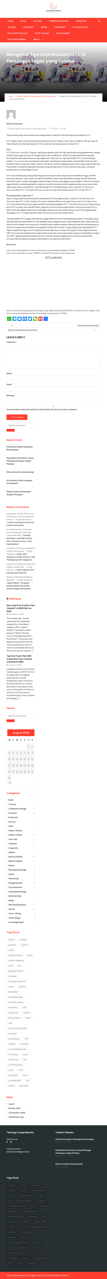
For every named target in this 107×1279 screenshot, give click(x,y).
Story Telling (42, 33)
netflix (28, 1018)
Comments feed (16, 1112)
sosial (20, 1070)
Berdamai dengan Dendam (88, 325)
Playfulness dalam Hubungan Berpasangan (74, 1139)
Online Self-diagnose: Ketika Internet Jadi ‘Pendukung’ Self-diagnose (21, 557)
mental (26, 1012)
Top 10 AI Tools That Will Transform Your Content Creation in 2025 (19, 659)
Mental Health (15, 856)
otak (10, 1023)
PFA (26, 1039)
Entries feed (14, 1108)
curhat (11, 950)
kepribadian (13, 992)
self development (15, 1065)
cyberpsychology (15, 955)
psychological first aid (17, 1049)
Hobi (10, 826)
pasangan (12, 1033)
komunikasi (12, 1007)
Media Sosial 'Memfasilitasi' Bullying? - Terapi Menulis (20, 578)
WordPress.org (15, 1117)
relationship (13, 1059)
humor (11, 986)
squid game (13, 1075)
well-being (23, 1085)
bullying (23, 939)
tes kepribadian (14, 1080)
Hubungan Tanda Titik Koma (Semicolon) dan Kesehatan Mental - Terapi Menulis (20, 516)
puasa (25, 1054)
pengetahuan (13, 1039)
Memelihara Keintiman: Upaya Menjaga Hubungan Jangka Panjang (20, 461)
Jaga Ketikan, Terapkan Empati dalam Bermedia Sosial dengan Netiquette (19, 586)
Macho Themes (61, 1275)
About (36, 39)
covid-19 (24, 945)
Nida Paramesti (15, 123)
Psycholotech (80, 27)
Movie (44, 27)
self (24, 1059)
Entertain (13, 817)
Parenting (60, 27)
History (12, 27)
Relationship (63, 33)
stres (25, 1075)
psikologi (24, 1044)
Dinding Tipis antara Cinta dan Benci (22, 330)
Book (23, 21)
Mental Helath (14, 128)
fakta (10, 966)
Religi (11, 900)
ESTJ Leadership (53, 257)
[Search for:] (21, 425)
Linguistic (28, 27)
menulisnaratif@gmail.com (18, 1151)
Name (10, 373)
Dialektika (81, 21)
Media (11, 852)
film (19, 966)
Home (10, 21)
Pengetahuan (26, 128)
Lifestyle (12, 843)
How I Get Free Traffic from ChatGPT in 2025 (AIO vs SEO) (21, 608)
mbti (24, 1007)
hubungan (12, 976)
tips (27, 1080)
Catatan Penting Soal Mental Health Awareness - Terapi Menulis (21, 551)
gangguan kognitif (15, 971)
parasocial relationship (17, 1028)
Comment (12, 342)
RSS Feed (15, 598)
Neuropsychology (17, 869)
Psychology (13, 1054)
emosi (30, 955)
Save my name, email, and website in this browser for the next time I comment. (42, 409)
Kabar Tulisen (15, 835)
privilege (11, 1044)
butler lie (12, 945)
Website (10, 395)
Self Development (17, 39)
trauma (11, 1085)
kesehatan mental (15, 1002)
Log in (11, 1104)
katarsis (22, 986)
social (10, 1070)
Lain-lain (12, 839)
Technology (14, 918)
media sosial (13, 1012)
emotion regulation (16, 960)
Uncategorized (15, 922)
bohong (11, 939)
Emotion (12, 813)
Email (10, 384)
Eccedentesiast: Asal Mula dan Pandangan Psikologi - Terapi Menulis (19, 532)
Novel (11, 874)
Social (11, 909)
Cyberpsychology (59, 21)
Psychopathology (17, 33)
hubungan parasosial (16, 981)
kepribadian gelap (15, 997)
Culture (37, 21)
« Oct (9, 782)
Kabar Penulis (15, 830)
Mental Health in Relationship (20, 472)
